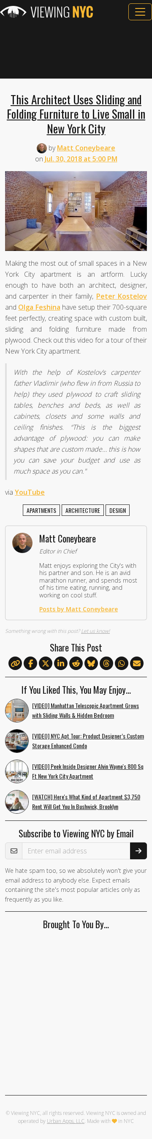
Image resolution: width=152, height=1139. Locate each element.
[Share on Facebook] (30, 663)
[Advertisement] (76, 49)
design (117, 510)
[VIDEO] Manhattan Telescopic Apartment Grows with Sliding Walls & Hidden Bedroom (85, 710)
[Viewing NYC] (46, 11)
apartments (41, 510)
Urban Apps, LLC (65, 1121)
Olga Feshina (39, 307)
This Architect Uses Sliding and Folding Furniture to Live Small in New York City (76, 113)
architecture (82, 510)
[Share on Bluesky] (91, 663)
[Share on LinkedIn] (61, 663)
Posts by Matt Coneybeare (78, 609)
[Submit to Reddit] (76, 663)
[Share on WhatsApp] (121, 663)
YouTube (30, 492)
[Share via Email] (137, 663)
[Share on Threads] (106, 663)
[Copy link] (15, 663)
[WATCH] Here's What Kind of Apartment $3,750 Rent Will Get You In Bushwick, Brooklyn (86, 801)
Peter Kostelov (121, 296)
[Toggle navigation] (140, 11)
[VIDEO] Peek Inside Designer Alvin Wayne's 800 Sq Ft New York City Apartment (88, 771)
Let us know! (95, 631)
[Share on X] (45, 663)
